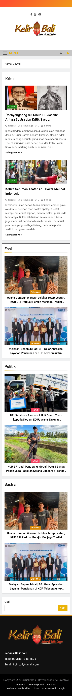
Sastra (11, 106)
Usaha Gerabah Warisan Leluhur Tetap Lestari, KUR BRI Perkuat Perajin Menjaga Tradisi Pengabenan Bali (36, 302)
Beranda (20, 684)
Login (62, 688)
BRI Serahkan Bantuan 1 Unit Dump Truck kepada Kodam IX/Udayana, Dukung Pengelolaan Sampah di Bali (36, 419)
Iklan (36, 688)
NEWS (35, 409)
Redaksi (12, 125)
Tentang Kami (36, 684)
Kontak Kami (49, 688)
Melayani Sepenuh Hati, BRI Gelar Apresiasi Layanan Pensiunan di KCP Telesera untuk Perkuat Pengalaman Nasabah (36, 353)
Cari (7, 601)
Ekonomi (35, 292)
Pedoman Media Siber (18, 688)
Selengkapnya (12, 152)
